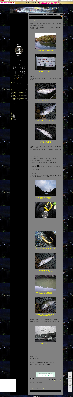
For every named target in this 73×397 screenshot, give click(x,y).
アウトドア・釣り (13, 0)
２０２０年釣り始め (35, 383)
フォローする (19, 60)
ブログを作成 (67, 0)
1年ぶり (33, 388)
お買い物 (12, 116)
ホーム (70, 374)
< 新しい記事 (33, 14)
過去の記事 (70, 381)
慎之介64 (12, 89)
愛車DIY (12, 118)
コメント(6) (45, 383)
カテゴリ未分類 (13, 103)
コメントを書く (59, 380)
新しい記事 (70, 384)
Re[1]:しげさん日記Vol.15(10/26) (19, 92)
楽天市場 (71, 0)
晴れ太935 (12, 92)
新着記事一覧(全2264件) (45, 14)
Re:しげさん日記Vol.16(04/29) (18, 89)
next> (23, 75)
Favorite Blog (19, 77)
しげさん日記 (12, 119)
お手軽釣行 (12, 113)
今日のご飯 (12, 117)
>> (60, 0)
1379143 (60, 4)
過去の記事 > (58, 14)
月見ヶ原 (12, 111)
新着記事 (70, 387)
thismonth (19, 75)
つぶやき (12, 104)
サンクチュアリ (34, 20)
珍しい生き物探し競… (14, 78)
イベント (12, 115)
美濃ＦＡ (12, 112)
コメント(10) (54, 380)
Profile (18, 44)
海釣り (11, 114)
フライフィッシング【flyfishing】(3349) (37, 19)
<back (15, 75)
